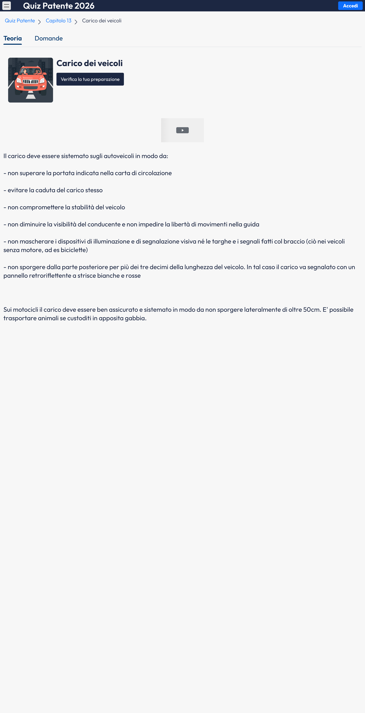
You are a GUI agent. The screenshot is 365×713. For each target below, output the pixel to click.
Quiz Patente (20, 20)
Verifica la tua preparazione (90, 79)
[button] (6, 5)
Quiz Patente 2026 (59, 5)
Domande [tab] (49, 38)
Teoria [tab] (12, 38)
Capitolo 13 (58, 20)
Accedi (350, 6)
